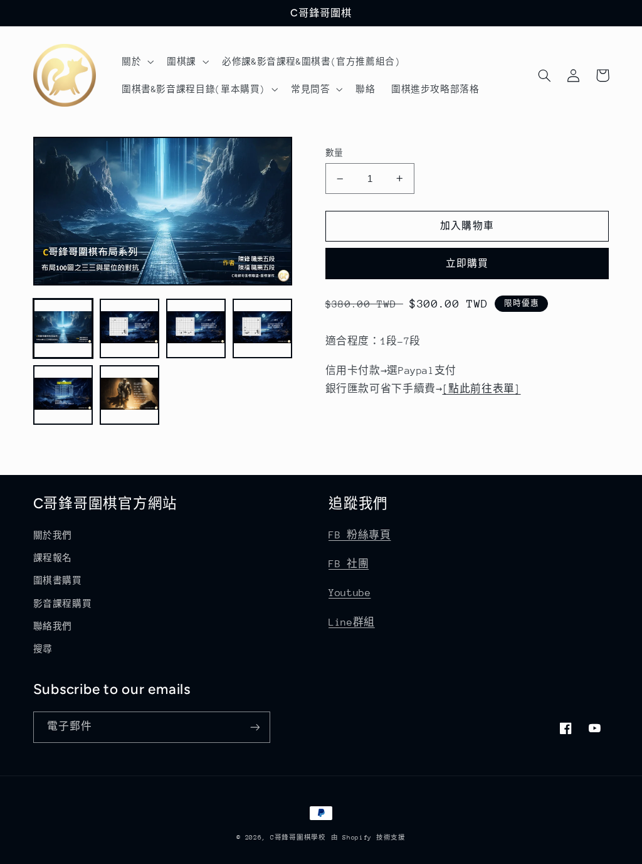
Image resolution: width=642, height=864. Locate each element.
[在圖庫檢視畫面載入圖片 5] (63, 395)
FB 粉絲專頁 (360, 535)
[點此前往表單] (481, 389)
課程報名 (53, 558)
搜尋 (43, 649)
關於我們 (53, 535)
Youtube (350, 593)
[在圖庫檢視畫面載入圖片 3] (196, 329)
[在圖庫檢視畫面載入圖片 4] (263, 329)
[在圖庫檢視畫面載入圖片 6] (130, 395)
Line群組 (352, 622)
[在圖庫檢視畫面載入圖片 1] (63, 329)
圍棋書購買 (57, 580)
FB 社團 (349, 564)
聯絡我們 (53, 626)
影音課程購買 (62, 604)
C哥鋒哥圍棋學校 (298, 837)
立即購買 (467, 263)
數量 (334, 152)
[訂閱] (254, 727)
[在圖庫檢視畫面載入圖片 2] (130, 329)
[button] (136, 61)
